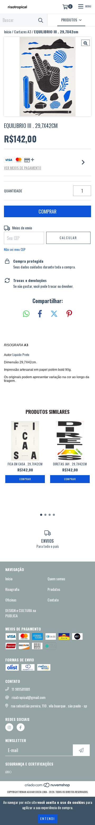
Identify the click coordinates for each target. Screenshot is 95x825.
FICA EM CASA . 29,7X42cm (25, 464)
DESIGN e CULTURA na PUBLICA (20, 613)
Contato (53, 599)
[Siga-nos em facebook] (21, 727)
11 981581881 (21, 689)
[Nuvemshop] (48, 787)
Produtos (54, 589)
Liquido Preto (20, 354)
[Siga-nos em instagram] (9, 727)
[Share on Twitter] (54, 314)
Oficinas (10, 599)
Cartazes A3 (22, 31)
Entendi (47, 818)
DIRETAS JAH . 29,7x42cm (70, 464)
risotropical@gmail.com (28, 697)
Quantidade (13, 190)
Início (7, 31)
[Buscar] (40, 20)
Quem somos (56, 578)
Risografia (12, 589)
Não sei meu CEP (15, 249)
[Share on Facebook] (40, 314)
